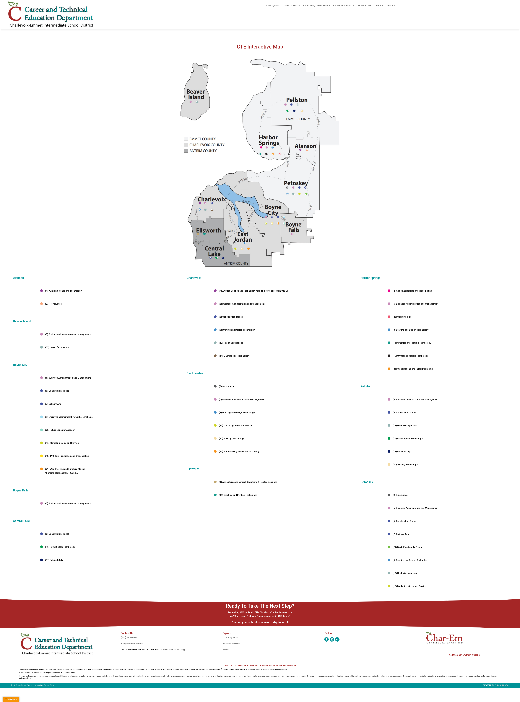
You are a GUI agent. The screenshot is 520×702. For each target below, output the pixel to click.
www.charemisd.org (174, 649)
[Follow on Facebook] (326, 639)
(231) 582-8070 (129, 637)
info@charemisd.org (132, 643)
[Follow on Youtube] (337, 639)
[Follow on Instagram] (332, 639)
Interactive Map (231, 643)
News (226, 649)
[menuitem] (272, 5)
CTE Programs (230, 637)
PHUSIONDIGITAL (502, 685)
